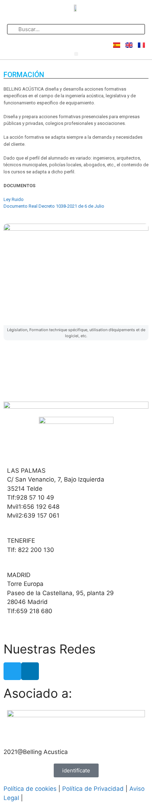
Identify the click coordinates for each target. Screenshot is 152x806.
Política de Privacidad (93, 788)
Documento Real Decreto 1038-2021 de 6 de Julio (54, 206)
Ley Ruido (14, 199)
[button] (76, 54)
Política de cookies (30, 788)
